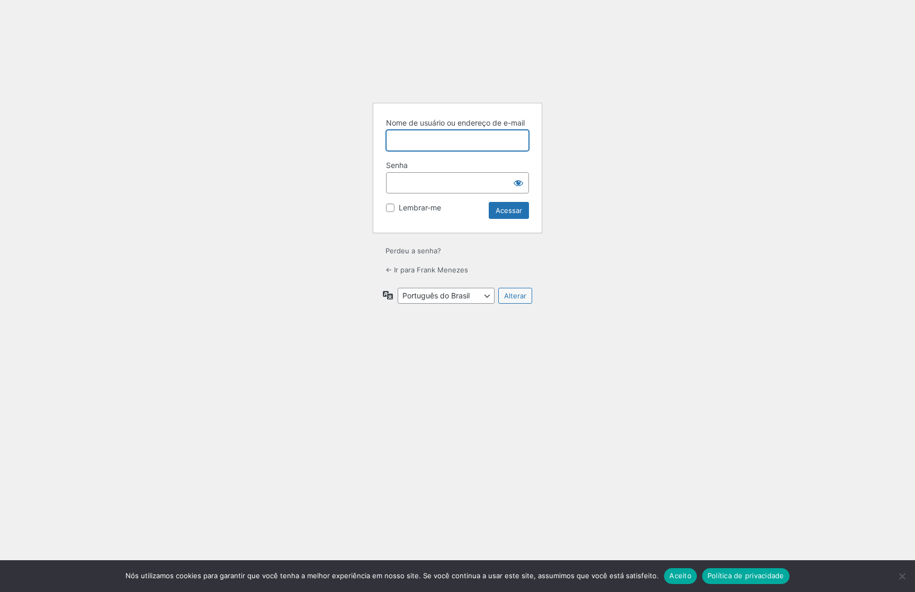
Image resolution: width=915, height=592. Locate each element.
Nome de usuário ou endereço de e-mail (455, 122)
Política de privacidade (745, 575)
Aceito (680, 575)
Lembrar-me (420, 207)
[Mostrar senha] (518, 182)
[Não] (901, 576)
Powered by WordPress (457, 68)
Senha (397, 165)
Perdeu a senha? (413, 250)
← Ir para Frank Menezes (426, 270)
